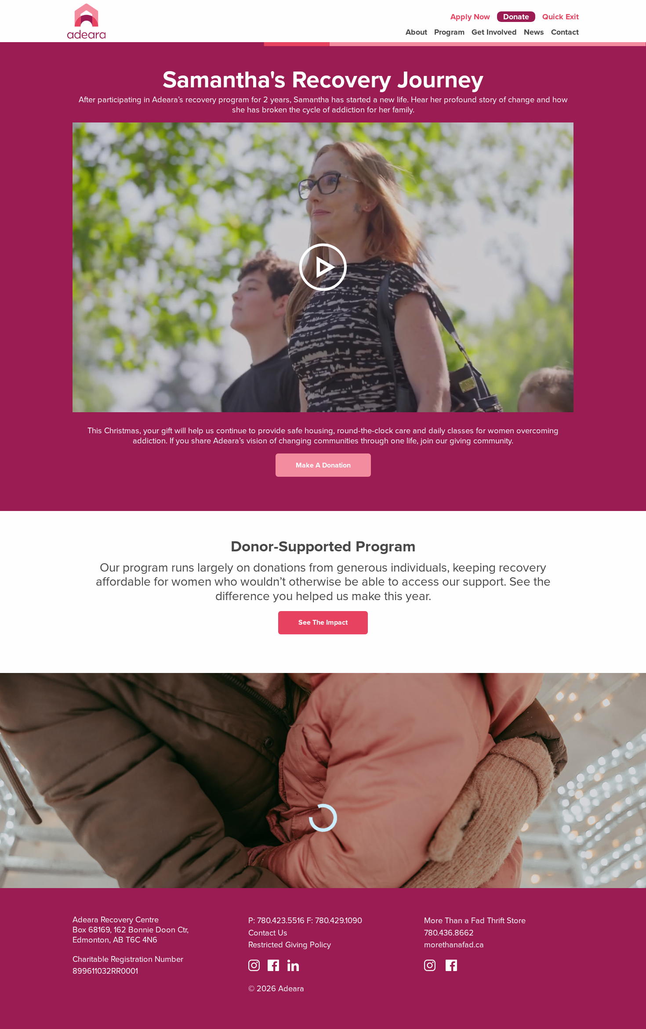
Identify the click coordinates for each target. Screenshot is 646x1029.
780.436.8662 (449, 932)
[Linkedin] (293, 967)
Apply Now (470, 17)
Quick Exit (560, 16)
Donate (516, 16)
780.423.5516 (281, 920)
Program (449, 32)
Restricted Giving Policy (289, 944)
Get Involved (494, 32)
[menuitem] (416, 32)
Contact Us (267, 932)
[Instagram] (254, 967)
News (534, 32)
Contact (565, 32)
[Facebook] (273, 967)
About (416, 32)
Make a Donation (323, 465)
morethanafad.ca (454, 944)
